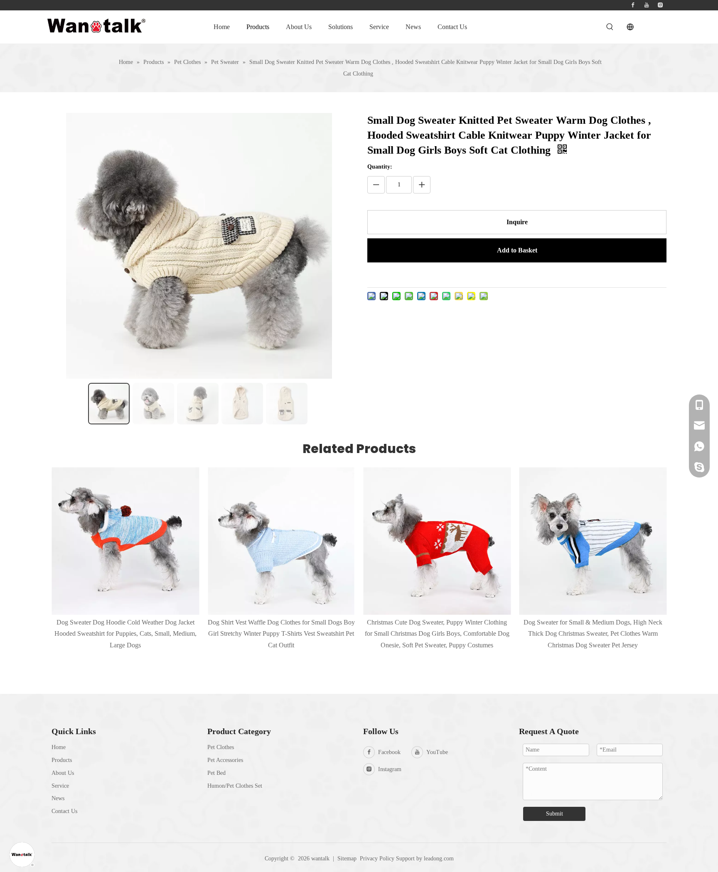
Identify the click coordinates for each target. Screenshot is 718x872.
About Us (63, 773)
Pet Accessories (225, 760)
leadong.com (439, 858)
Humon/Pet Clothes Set (234, 786)
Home (59, 747)
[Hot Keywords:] (609, 27)
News (58, 798)
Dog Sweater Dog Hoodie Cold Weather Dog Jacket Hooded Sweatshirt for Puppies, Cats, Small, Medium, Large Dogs (125, 633)
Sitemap (347, 858)
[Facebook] (633, 5)
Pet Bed (216, 773)
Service (60, 786)
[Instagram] (660, 5)
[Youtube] (647, 5)
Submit (554, 814)
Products (62, 760)
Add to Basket (517, 250)
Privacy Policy (377, 858)
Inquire (517, 221)
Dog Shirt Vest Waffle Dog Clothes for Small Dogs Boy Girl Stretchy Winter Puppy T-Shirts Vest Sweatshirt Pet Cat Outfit (281, 633)
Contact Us (64, 811)
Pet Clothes (220, 747)
